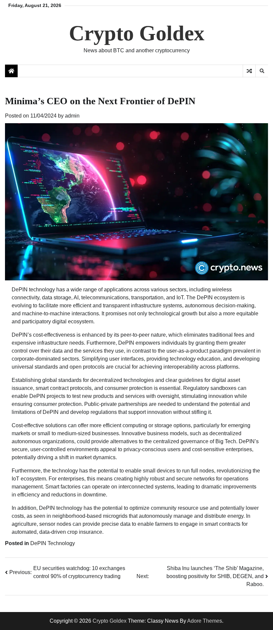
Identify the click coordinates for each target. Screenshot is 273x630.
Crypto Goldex (136, 33)
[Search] (261, 71)
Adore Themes (204, 621)
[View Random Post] (249, 71)
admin (72, 116)
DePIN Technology (52, 543)
